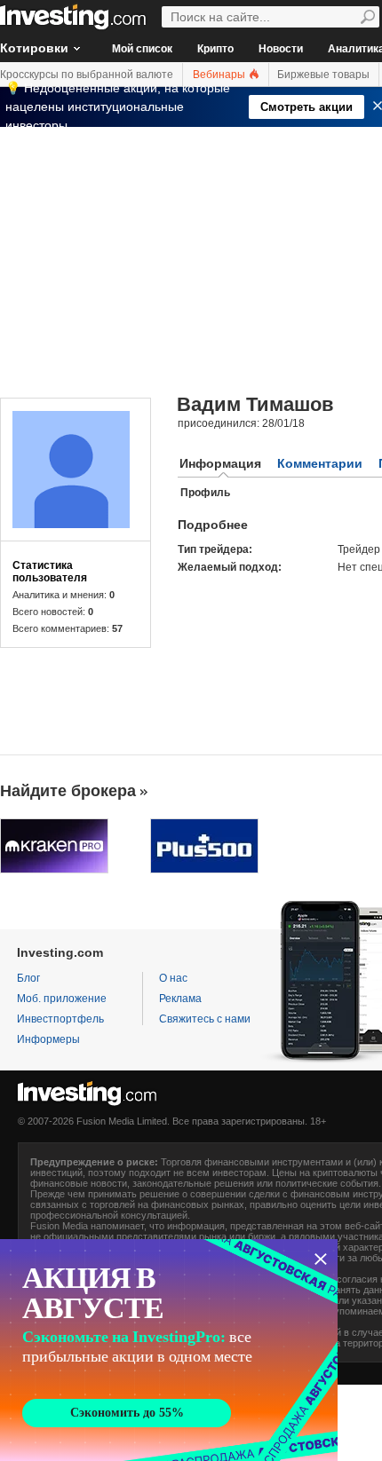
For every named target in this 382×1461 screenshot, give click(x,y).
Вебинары (220, 74)
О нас (173, 978)
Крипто (215, 49)
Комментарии (319, 463)
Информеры (48, 1039)
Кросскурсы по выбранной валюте (86, 74)
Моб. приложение (62, 998)
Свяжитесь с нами (205, 1019)
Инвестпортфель (60, 1019)
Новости (281, 49)
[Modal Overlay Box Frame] (169, 1350)
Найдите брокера (68, 791)
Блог (28, 978)
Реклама (180, 998)
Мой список (142, 49)
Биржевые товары (323, 74)
